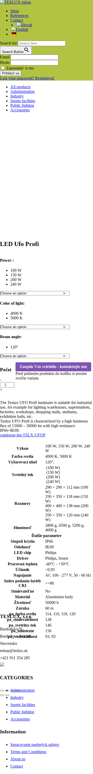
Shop (14, 11)
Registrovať (45, 78)
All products (20, 87)
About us (17, 759)
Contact (16, 766)
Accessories (20, 110)
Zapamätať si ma (20, 68)
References (19, 15)
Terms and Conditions (28, 752)
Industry (17, 96)
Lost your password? (17, 78)
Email (5, 57)
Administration (22, 91)
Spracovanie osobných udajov (34, 744)
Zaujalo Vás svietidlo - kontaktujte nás (53, 366)
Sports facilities (22, 101)
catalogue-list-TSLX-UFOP (22, 435)
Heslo (5, 62)
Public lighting (22, 105)
